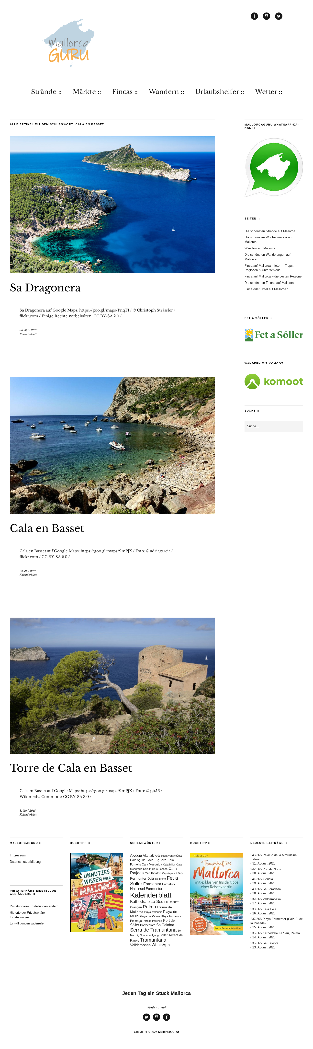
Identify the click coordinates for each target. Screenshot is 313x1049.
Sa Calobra (165, 925)
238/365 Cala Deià (263, 909)
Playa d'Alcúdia (153, 912)
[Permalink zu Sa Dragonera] (112, 271)
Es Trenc (160, 878)
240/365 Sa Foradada (265, 889)
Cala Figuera (156, 860)
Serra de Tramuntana (153, 930)
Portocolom (147, 925)
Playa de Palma (149, 916)
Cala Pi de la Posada (155, 868)
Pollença (136, 920)
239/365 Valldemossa (265, 899)
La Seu (157, 901)
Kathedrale (140, 901)
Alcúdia (136, 855)
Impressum (18, 855)
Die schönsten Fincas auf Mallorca (269, 283)
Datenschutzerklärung (25, 862)
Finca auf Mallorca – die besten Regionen (274, 276)
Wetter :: (268, 92)
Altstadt (148, 855)
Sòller (164, 935)
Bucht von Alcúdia (171, 855)
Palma (149, 906)
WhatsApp (161, 945)
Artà (157, 855)
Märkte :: (87, 92)
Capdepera (168, 873)
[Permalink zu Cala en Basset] (112, 512)
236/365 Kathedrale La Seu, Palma (275, 933)
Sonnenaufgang (149, 935)
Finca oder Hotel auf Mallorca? (266, 289)
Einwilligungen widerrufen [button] (27, 923)
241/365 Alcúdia (261, 879)
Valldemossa (140, 945)
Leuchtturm (171, 901)
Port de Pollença (152, 920)
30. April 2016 (28, 330)
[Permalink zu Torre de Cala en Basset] (112, 752)
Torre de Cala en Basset (71, 768)
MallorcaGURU (168, 1032)
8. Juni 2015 (28, 810)
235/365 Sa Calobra (264, 943)
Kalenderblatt (28, 334)
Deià (150, 878)
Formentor (152, 884)
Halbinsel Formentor (146, 889)
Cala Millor (169, 864)
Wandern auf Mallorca (260, 248)
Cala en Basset (47, 528)
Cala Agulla (137, 860)
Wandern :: (166, 92)
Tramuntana (153, 940)
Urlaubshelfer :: (219, 92)
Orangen (136, 907)
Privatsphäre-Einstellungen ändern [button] (34, 906)
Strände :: (46, 92)
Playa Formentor (171, 916)
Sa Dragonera (45, 287)
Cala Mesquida (152, 864)
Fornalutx (168, 884)
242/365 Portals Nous (265, 869)
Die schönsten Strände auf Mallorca (270, 231)
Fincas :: (125, 92)
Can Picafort (153, 873)
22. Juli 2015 (28, 571)
